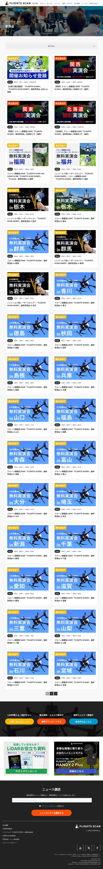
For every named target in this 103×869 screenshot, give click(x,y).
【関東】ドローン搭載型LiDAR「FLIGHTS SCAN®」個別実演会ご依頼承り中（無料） (25, 132)
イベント (57, 3)
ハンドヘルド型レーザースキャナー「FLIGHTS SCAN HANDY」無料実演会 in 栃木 (26, 219)
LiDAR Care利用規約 (9, 836)
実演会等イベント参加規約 (11, 839)
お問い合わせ (93, 3)
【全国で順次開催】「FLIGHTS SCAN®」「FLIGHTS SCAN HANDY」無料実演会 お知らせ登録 (27, 89)
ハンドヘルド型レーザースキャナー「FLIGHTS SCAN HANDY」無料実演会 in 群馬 (74, 262)
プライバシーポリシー (48, 806)
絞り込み (51, 46)
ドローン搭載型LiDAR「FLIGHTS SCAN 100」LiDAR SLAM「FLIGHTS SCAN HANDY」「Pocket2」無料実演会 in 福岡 (26, 176)
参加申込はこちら (83, 721)
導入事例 (77, 3)
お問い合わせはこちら (19, 721)
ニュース (84, 3)
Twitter (90, 846)
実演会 (19, 21)
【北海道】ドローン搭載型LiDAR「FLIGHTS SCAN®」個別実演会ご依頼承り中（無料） (73, 132)
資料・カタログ (67, 3)
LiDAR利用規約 (7, 829)
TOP (6, 21)
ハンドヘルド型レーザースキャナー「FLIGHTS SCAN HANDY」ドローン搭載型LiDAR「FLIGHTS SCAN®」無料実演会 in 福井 (74, 176)
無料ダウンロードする (51, 721)
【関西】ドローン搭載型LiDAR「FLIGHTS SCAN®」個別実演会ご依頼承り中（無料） (72, 87)
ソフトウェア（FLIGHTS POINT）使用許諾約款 (18, 832)
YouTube (81, 846)
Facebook (98, 846)
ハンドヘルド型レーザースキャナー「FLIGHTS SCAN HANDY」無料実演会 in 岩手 (26, 304)
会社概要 (5, 825)
